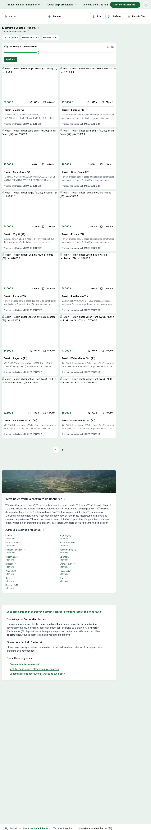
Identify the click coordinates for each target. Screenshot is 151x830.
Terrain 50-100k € (30, 37)
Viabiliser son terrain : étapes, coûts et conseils (34, 669)
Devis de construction (95, 4)
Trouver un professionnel (59, 4)
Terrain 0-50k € (10, 37)
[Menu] (146, 4)
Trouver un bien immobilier (21, 4)
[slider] (37, 52)
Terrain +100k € (50, 37)
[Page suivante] (68, 450)
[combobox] (23, 16)
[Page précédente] (49, 450)
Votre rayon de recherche (23, 46)
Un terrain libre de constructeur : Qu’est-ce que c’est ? (37, 673)
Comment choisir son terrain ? (25, 664)
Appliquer (10, 59)
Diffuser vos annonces (124, 5)
